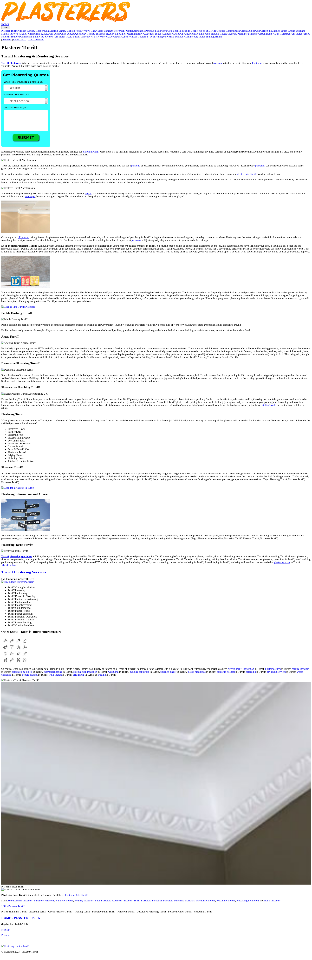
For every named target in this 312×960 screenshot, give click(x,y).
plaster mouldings (197, 671)
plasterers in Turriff (247, 174)
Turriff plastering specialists (16, 556)
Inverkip (186, 30)
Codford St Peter (146, 36)
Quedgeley (80, 33)
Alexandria (139, 30)
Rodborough (42, 30)
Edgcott (71, 33)
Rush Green (240, 30)
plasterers (136, 240)
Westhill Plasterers (225, 900)
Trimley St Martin (96, 33)
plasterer (217, 63)
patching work (268, 405)
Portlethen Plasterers (162, 900)
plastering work (90, 151)
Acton (262, 33)
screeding (251, 671)
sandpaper (30, 196)
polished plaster (168, 671)
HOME (5, 24)
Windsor (133, 36)
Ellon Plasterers (103, 900)
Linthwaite (38, 36)
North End (204, 36)
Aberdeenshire (8, 565)
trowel (88, 193)
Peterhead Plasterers (184, 900)
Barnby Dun (272, 33)
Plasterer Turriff (9, 30)
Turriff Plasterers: (11, 63)
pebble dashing (30, 674)
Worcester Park (287, 33)
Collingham (26, 36)
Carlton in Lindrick (270, 30)
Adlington (161, 36)
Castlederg (148, 33)
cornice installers (300, 668)
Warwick (104, 36)
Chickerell (189, 33)
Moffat (129, 30)
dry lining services (276, 671)
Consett (230, 30)
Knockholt (120, 33)
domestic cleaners (226, 671)
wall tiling (113, 671)
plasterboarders (273, 668)
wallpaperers (55, 674)
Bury (140, 33)
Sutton (284, 30)
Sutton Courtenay (164, 33)
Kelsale (170, 36)
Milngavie (6, 33)
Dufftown (178, 33)
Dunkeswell (253, 30)
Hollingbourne (202, 33)
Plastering (257, 63)
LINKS (6, 27)
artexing (102, 674)
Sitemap (5, 929)
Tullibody (180, 36)
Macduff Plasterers (205, 900)
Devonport (114, 36)
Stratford (15, 36)
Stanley (62, 30)
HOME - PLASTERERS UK (20, 918)
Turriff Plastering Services (23, 572)
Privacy (5, 935)
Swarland (300, 30)
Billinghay (253, 33)
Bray (96, 36)
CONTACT (19, 39)
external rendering (53, 671)
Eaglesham (216, 36)
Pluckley (21, 30)
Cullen (124, 36)
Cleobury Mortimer (237, 33)
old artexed (23, 237)
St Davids (211, 30)
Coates (223, 33)
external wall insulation (85, 671)
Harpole (215, 33)
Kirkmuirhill (34, 33)
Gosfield (220, 30)
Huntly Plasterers (64, 900)
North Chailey (19, 33)
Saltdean (5, 36)
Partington (150, 30)
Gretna (291, 30)
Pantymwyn (87, 36)
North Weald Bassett (69, 36)
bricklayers (78, 674)
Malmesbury (191, 36)
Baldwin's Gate (164, 30)
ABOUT (7, 39)
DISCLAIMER (36, 39)
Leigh (57, 33)
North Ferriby (303, 33)
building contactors (139, 671)
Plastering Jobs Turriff (76, 895)
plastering (260, 165)
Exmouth (108, 30)
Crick (63, 33)
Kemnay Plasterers (84, 900)
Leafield (53, 30)
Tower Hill (119, 30)
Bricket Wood (198, 30)
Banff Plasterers (272, 900)
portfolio (135, 165)
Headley (110, 33)
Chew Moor (97, 30)
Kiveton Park (51, 36)
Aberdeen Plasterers (122, 900)
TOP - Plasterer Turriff (12, 906)
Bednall (177, 30)
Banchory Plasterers (44, 900)
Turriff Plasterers (142, 900)
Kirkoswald (47, 33)
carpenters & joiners (22, 671)
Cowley (31, 30)
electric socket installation (241, 668)
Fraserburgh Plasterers (247, 900)
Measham (132, 33)
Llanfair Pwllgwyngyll (78, 30)
